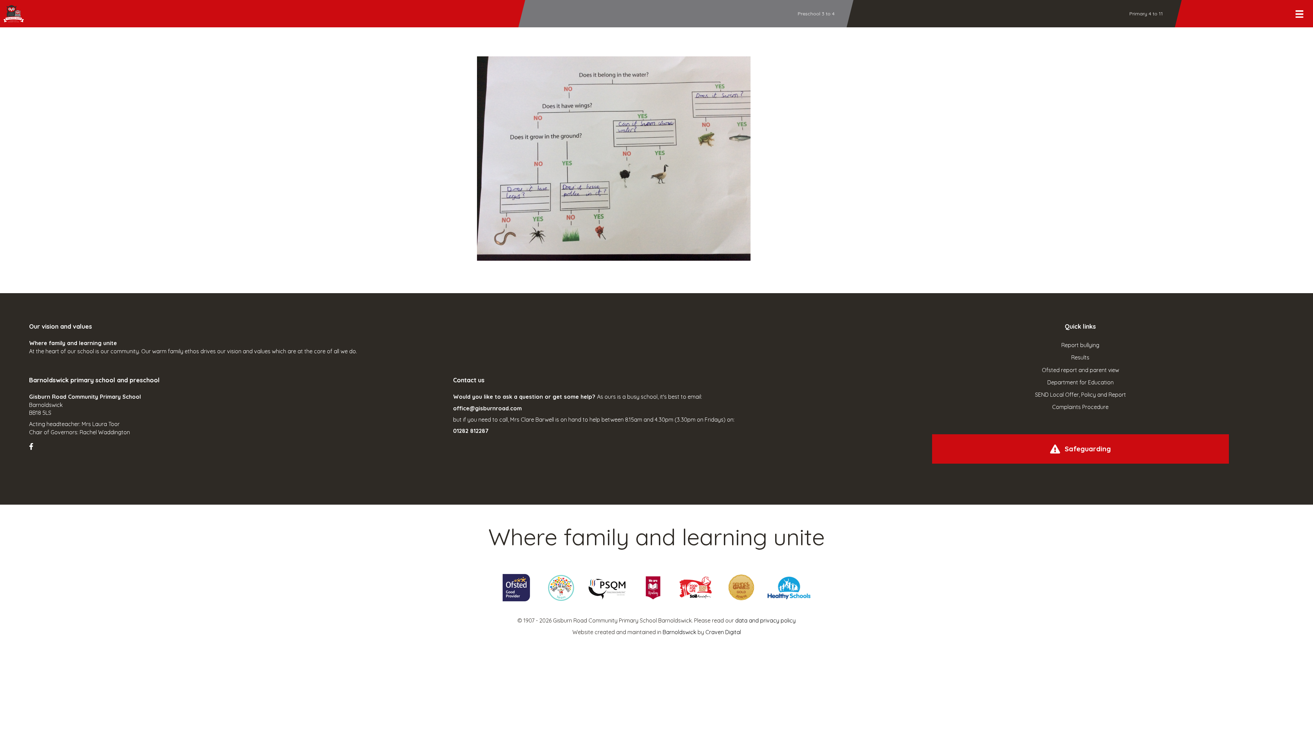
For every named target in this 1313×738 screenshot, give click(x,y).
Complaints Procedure (1080, 407)
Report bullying (1080, 345)
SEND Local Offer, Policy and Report (1080, 394)
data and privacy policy (765, 620)
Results (1080, 357)
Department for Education (1080, 382)
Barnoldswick (679, 632)
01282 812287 (471, 430)
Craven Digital (723, 632)
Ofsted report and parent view (1080, 370)
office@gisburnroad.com (487, 408)
